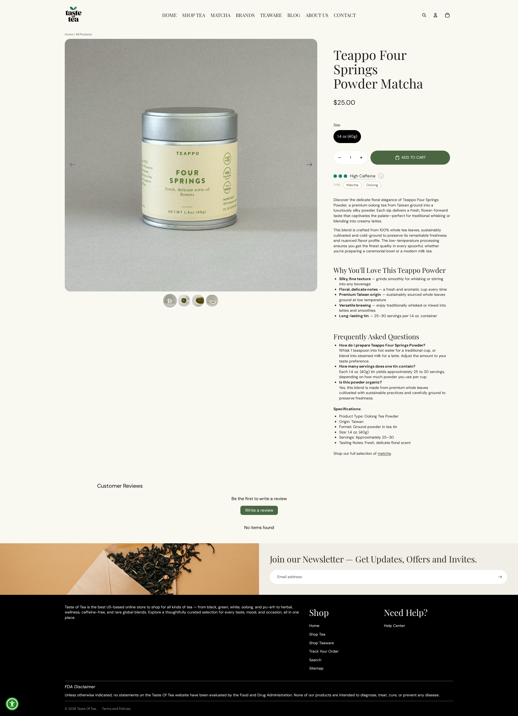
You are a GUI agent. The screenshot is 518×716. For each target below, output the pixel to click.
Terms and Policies (116, 709)
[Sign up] (500, 577)
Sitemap (316, 668)
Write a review (259, 510)
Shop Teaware (321, 642)
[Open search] (424, 15)
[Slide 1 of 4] (170, 301)
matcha (384, 453)
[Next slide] (311, 165)
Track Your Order (324, 651)
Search (315, 659)
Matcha (352, 185)
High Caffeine (363, 176)
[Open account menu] (435, 15)
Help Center (394, 625)
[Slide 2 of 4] (184, 301)
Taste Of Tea (86, 709)
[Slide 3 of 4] (198, 301)
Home (69, 34)
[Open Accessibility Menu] (12, 704)
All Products (84, 34)
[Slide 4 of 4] (212, 301)
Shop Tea (317, 634)
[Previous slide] (71, 165)
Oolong (372, 185)
